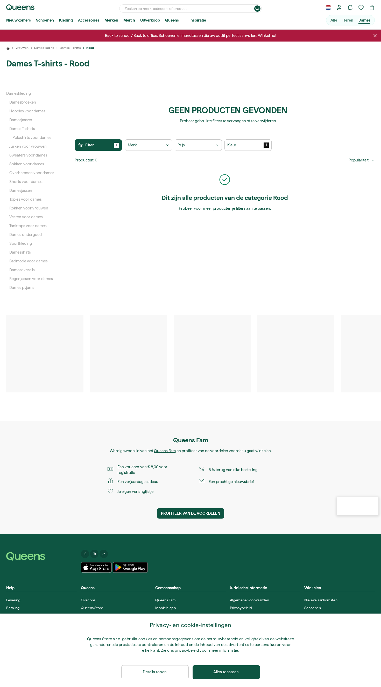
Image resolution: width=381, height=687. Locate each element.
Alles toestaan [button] (226, 672)
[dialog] (190, 650)
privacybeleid (187, 650)
